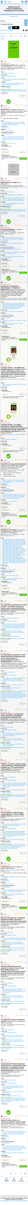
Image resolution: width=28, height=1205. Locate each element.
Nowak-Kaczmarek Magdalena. (12, 384)
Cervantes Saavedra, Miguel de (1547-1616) (12, 494)
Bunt (3, 626)
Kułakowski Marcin (8, 73)
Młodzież (4, 569)
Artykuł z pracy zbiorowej (18, 684)
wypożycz (23, 158)
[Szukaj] (15, 27)
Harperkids (9, 534)
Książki (3, 127)
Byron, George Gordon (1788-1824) (10, 831)
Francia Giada (8, 1131)
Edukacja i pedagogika (7, 687)
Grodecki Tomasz (7, 727)
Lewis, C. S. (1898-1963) (8, 938)
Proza (7, 243)
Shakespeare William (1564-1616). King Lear (13, 548)
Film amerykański (9, 626)
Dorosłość (9, 137)
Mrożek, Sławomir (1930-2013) (9, 678)
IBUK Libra (18, 379)
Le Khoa (17, 540)
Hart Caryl (7, 122)
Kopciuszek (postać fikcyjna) (9, 889)
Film (22, 1087)
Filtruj (2, 39)
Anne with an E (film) (17, 990)
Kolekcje (12, 30)
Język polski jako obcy (8, 679)
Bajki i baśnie (15, 256)
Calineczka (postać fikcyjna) (8, 320)
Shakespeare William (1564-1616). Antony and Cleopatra (13, 542)
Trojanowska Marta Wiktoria (10, 618)
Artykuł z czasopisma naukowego (16, 632)
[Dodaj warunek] (9, 27)
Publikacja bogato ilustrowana (9, 579)
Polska (3, 681)
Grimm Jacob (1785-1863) (10, 237)
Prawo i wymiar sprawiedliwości (13, 744)
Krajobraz (11, 939)
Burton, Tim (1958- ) (7, 623)
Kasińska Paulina (7, 932)
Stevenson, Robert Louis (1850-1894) (11, 197)
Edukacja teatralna (15, 1087)
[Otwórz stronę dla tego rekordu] (14, 50)
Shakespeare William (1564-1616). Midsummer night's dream (12, 554)
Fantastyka (14, 1152)
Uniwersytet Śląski (10, 379)
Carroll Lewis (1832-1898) (15, 1132)
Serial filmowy (22, 991)
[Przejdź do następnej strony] (20, 37)
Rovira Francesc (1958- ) (13, 480)
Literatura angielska (6, 133)
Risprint (7, 232)
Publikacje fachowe (11, 76)
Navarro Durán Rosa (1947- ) (11, 480)
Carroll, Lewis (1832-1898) (19, 623)
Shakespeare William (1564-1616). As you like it (14, 544)
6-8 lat (11, 130)
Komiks (4, 83)
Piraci (17, 137)
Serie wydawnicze (7, 80)
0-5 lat (7, 130)
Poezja (8, 127)
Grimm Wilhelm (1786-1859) (12, 238)
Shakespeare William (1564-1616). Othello (12, 557)
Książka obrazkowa (6, 257)
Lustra (25, 1148)
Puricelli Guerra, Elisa (7, 625)
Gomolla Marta (9, 305)
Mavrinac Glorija (14, 825)
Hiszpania (4, 498)
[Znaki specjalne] (26, 30)
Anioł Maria (7, 303)
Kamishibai (21, 256)
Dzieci (3, 130)
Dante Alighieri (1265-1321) (19, 783)
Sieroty (4, 891)
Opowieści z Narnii (19, 938)
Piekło (21, 785)
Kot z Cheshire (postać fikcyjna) (13, 1146)
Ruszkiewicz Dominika (8, 777)
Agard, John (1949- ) (7, 783)
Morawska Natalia (7, 982)
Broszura (21, 894)
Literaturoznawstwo (6, 87)
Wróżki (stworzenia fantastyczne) (12, 138)
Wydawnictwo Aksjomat (10, 870)
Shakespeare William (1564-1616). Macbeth (15, 550)
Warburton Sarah (13, 123)
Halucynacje (20, 1148)
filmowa (6, 633)
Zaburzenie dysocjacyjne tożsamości (15, 200)
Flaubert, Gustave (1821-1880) (9, 79)
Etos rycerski (10, 497)
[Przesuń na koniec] (25, 37)
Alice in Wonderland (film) (19, 625)
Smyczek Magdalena (8, 1029)
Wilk (15, 253)
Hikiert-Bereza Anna (14, 541)
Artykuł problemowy (6, 630)
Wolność (24, 320)
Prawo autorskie (20, 734)
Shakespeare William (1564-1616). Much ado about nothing (13, 555)
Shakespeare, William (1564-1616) (10, 575)
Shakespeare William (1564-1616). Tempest (16, 559)
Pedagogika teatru (20, 680)
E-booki (4, 388)
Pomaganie (19, 320)
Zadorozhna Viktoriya (10, 308)
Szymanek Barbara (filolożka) (13, 124)
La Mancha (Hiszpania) (13, 498)
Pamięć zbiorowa (12, 835)
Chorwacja (9, 836)
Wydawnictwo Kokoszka (12, 298)
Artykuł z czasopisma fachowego (10, 84)
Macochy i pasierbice (21, 889)
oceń (26, 61)
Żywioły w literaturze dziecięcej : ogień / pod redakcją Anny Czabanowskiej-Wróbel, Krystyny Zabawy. (14, 796)
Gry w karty (13, 1148)
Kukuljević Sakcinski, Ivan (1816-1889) (13, 832)
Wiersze (14, 143)
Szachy (4, 1149)
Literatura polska (17, 249)
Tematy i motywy (6, 786)
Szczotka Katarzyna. (9, 439)
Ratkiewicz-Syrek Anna (9, 1080)
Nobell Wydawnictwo (16, 469)
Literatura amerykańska (20, 939)
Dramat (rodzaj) (20, 832)
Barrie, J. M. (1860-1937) (8, 136)
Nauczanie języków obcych (8, 680)
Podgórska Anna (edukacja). (10, 876)
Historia (4, 947)
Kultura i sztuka (5, 636)
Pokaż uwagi (4, 93)
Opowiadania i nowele (17, 578)
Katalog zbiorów (14, 16)
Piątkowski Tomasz (15, 307)
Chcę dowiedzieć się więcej (7, 1200)
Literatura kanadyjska (13, 991)
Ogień (17, 785)
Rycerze (16, 497)
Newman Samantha (8, 539)
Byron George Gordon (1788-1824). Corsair (12, 824)
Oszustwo (10, 253)
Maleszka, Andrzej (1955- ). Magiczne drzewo (13, 1035)
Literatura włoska (16, 627)
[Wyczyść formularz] (23, 30)
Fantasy (4, 1036)
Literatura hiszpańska (7, 491)
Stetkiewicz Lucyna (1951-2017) (13, 1134)
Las (6, 253)
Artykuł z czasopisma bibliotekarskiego (15, 83)
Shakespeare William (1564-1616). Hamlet (12, 547)
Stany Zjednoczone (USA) (8, 735)
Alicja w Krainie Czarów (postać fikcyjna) (11, 1145)
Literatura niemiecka (7, 249)
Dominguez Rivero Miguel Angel (13, 304)
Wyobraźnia (21, 497)
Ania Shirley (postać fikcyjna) (9, 988)
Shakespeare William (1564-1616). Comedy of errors (13, 545)
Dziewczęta (5, 991)
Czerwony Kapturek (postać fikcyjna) (10, 252)
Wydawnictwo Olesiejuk (16, 1126)
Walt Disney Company (7, 733)
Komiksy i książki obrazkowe (16, 243)
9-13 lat (7, 488)
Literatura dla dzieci (19, 626)
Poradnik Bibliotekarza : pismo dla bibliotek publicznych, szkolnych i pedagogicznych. (14, 90)
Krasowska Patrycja (8, 672)
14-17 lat (14, 569)
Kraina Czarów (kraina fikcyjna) (14, 1149)
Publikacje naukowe (11, 621)
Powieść (14, 501)
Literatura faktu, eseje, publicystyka (15, 194)
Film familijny (10, 1036)
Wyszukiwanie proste (5, 30)
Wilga (8, 115)
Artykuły (4, 76)
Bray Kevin (18, 303)
